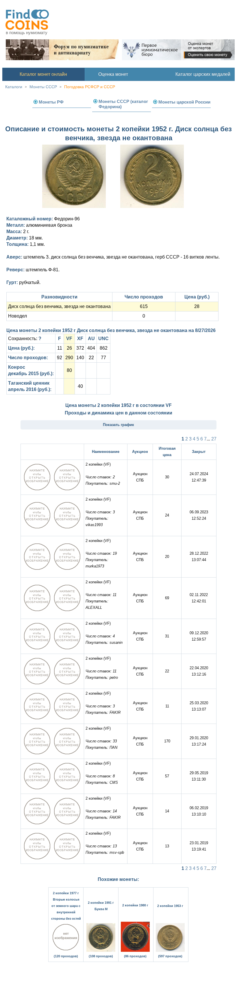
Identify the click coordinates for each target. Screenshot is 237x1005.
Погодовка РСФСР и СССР (89, 86)
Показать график (118, 425)
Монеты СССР (43, 86)
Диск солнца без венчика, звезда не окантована (59, 306)
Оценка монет (113, 74)
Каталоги (13, 86)
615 (144, 306)
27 (213, 438)
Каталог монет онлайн (43, 74)
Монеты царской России (184, 101)
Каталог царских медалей (202, 74)
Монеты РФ (51, 101)
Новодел (17, 316)
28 (196, 306)
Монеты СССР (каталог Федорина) (123, 104)
